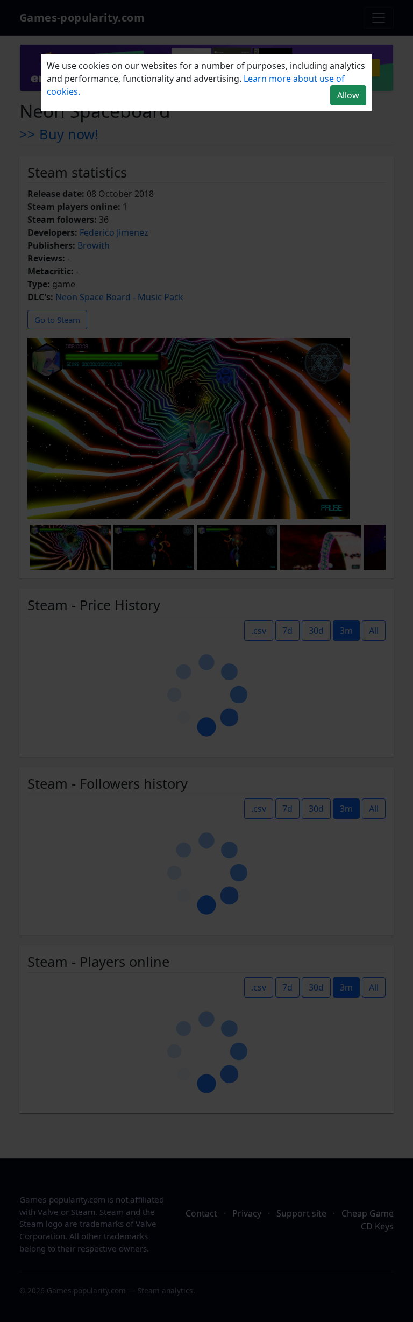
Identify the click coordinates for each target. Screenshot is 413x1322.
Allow (348, 95)
